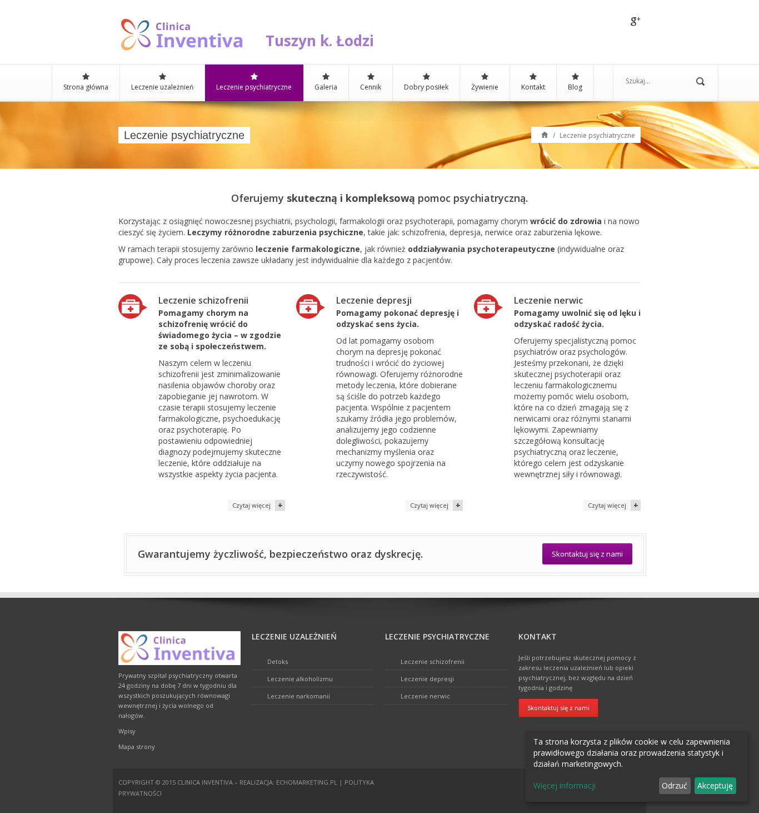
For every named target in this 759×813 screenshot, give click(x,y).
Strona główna (85, 87)
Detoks (277, 661)
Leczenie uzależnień (162, 87)
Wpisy (127, 731)
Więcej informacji (564, 785)
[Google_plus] (636, 22)
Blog (575, 87)
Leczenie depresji (427, 679)
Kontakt (533, 87)
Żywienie (484, 87)
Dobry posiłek (426, 87)
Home (544, 134)
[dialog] (637, 766)
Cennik (370, 87)
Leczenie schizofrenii (433, 661)
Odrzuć (674, 785)
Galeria (325, 87)
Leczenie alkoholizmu (300, 679)
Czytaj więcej (251, 505)
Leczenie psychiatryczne (254, 87)
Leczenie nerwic (425, 696)
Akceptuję (715, 785)
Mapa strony (136, 746)
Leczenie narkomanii (298, 696)
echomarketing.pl (306, 782)
